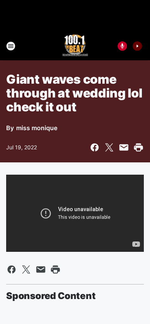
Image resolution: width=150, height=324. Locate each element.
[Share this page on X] (109, 147)
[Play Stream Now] (137, 46)
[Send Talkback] (122, 46)
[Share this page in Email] (123, 147)
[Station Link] (75, 46)
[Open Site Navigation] (10, 46)
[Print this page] (138, 147)
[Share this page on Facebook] (94, 147)
